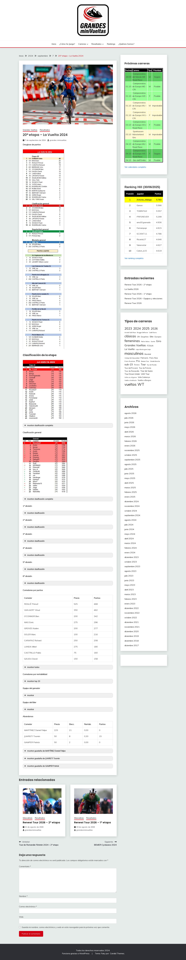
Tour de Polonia (145, 368)
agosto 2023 (130, 571)
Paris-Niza (153, 358)
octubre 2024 (131, 510)
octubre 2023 (131, 561)
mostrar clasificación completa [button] (40, 425)
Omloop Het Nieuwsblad (132, 358)
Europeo (158, 337)
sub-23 (129, 364)
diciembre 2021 (132, 622)
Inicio (54, 44)
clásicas (130, 336)
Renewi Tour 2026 (133, 303)
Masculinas (27, 818)
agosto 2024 (130, 520)
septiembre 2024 (132, 515)
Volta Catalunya (144, 377)
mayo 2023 (130, 585)
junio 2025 (129, 473)
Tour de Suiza (146, 371)
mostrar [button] (30, 695)
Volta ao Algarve (131, 377)
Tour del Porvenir (131, 368)
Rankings (111, 44)
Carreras (82, 44)
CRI (138, 337)
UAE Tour (145, 374)
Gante (153, 341)
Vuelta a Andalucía (131, 380)
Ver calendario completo (135, 167)
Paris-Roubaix (130, 361)
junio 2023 (129, 580)
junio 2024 (129, 529)
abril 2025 (129, 483)
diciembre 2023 (132, 557)
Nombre (23, 896)
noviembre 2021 (132, 627)
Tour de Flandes (152, 365)
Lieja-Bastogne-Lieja (143, 349)
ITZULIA (150, 346)
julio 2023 (129, 575)
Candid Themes (117, 953)
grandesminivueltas (33, 830)
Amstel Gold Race (130, 332)
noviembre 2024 (132, 506)
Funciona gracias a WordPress (76, 953)
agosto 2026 (130, 413)
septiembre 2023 (132, 566)
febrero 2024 (131, 548)
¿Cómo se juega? (67, 44)
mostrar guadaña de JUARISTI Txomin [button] (43, 758)
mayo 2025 (130, 478)
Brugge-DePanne (142, 332)
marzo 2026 (130, 436)
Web (21, 917)
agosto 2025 (130, 464)
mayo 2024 (130, 534)
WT (141, 384)
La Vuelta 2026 (132, 289)
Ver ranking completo (134, 258)
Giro (158, 341)
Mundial (147, 354)
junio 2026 (129, 422)
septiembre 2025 (132, 459)
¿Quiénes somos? (126, 44)
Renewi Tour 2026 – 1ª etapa (92, 822)
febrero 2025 (131, 492)
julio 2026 (129, 418)
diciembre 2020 (132, 631)
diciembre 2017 (132, 645)
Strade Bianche (155, 361)
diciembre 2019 (132, 636)
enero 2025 (130, 496)
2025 (146, 328)
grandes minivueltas (58, 140)
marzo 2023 (130, 594)
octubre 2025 (131, 455)
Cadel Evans (153, 332)
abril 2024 (129, 538)
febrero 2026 (131, 441)
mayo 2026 (130, 427)
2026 (154, 328)
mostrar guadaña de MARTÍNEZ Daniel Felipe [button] (46, 751)
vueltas (130, 384)
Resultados (96, 44)
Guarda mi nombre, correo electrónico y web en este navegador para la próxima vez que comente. (66, 927)
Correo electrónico (28, 906)
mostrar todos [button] (33, 667)
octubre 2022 (131, 617)
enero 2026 (130, 445)
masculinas (134, 353)
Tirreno (137, 365)
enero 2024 (130, 552)
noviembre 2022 (132, 613)
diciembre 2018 (132, 640)
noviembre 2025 (132, 450)
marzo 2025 (130, 487)
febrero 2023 (131, 599)
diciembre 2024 (132, 501)
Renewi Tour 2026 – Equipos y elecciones (143, 298)
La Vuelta (130, 349)
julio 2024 (129, 524)
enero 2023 (130, 603)
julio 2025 (129, 469)
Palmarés (144, 358)
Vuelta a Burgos (144, 380)
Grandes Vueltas (30, 130)
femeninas (132, 341)
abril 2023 (129, 589)
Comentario (25, 866)
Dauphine (145, 337)
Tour (143, 364)
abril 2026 (129, 431)
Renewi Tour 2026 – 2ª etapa (41, 822)
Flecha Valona (145, 341)
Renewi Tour (145, 361)
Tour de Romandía (132, 371)
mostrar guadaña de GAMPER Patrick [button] (43, 766)
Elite (151, 336)
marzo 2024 (130, 543)
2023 (128, 328)
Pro (138, 361)
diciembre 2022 (132, 608)
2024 (137, 328)
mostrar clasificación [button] (36, 513)
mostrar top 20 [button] (33, 681)
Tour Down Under (132, 374)
